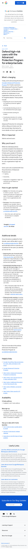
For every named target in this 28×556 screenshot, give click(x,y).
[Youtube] (3, 514)
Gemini (6, 30)
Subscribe (20, 3)
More (6, 34)
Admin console (5, 66)
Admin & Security (9, 31)
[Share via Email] (3, 72)
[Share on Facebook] (10, 72)
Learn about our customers (9, 479)
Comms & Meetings (10, 27)
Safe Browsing (17, 330)
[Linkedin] (10, 514)
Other (11, 66)
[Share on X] (14, 72)
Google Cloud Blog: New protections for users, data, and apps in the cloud (13, 363)
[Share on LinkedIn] (7, 72)
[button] (14, 525)
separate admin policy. (16, 294)
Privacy (7, 546)
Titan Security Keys (8, 257)
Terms (11, 546)
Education (7, 33)
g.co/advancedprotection (10, 211)
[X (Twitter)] (7, 514)
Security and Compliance (7, 67)
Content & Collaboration (11, 29)
